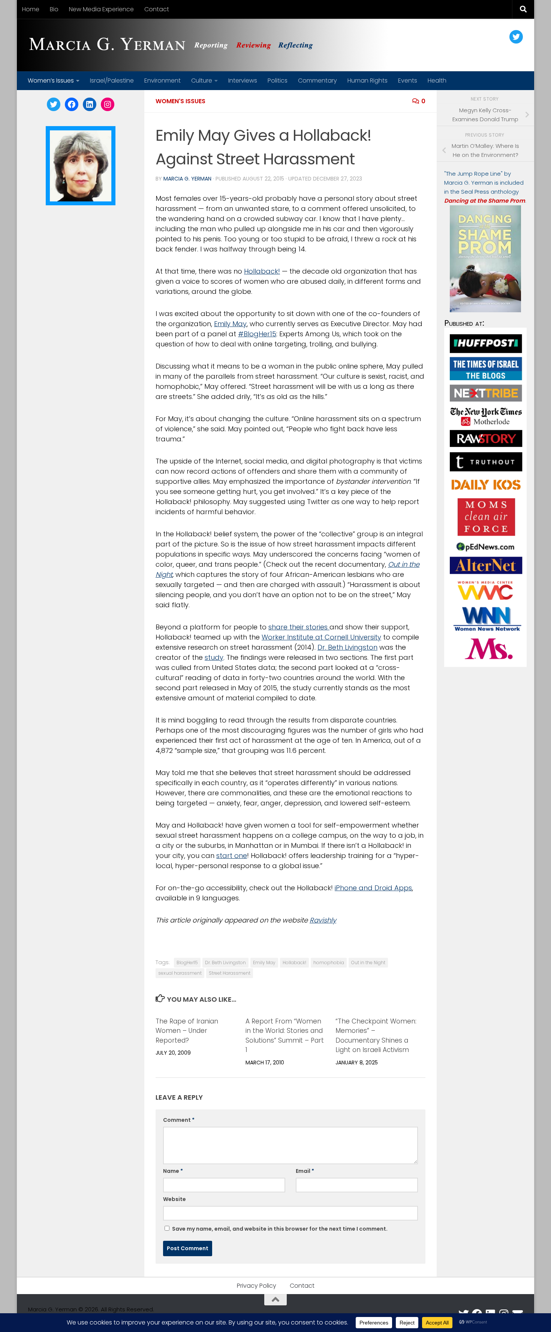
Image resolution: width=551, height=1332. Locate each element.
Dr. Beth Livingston (347, 647)
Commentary (317, 80)
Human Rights (367, 80)
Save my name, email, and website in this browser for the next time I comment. (280, 1229)
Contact (156, 9)
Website (174, 1199)
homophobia (328, 962)
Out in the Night (368, 962)
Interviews (242, 80)
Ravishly (323, 920)
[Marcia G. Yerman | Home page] (174, 45)
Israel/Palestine (112, 80)
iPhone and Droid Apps (373, 888)
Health (437, 80)
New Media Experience (101, 9)
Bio (54, 9)
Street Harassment (229, 973)
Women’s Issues (51, 80)
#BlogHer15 (257, 334)
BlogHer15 (187, 962)
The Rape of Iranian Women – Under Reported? (187, 1031)
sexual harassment (180, 973)
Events (407, 80)
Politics (277, 80)
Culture (201, 80)
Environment (162, 80)
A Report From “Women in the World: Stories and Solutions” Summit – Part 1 (285, 1036)
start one (231, 855)
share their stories (298, 627)
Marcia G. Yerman (187, 178)
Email (305, 1171)
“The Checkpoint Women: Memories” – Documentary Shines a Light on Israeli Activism (375, 1036)
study (214, 657)
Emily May (230, 323)
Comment (179, 1120)
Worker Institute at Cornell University (321, 637)
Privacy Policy (256, 1285)
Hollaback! (262, 271)
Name (173, 1171)
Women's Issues (180, 101)
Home (30, 9)
